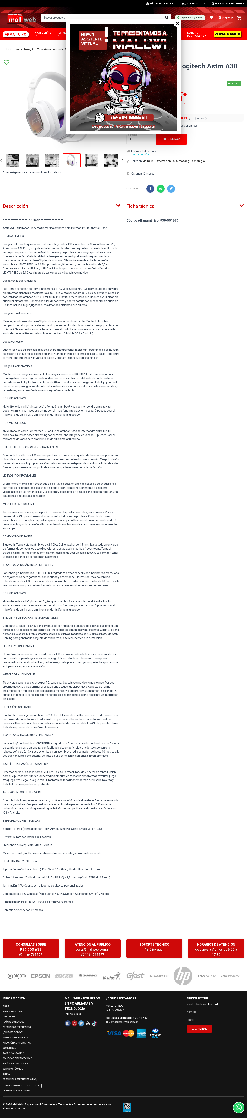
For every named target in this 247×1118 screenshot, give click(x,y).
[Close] (177, 23)
